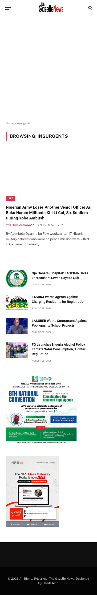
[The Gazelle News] (51, 7)
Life (10, 198)
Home (10, 123)
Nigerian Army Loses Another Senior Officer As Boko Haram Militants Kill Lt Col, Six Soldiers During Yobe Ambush (48, 212)
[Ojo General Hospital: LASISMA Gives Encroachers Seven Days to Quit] (17, 278)
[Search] (89, 7)
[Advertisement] (48, 68)
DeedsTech (50, 583)
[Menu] (8, 7)
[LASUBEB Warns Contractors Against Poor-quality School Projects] (17, 326)
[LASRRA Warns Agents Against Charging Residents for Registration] (17, 302)
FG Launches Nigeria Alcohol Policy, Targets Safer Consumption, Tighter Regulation (58, 349)
